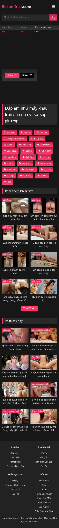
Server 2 (27, 75)
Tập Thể (15, 494)
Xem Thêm (29, 308)
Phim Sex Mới (44, 498)
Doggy (15, 481)
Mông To (44, 457)
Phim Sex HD (44, 502)
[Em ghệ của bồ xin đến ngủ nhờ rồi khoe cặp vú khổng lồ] (15, 389)
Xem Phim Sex (7, 29)
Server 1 (12, 75)
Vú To (44, 453)
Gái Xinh (15, 453)
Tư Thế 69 (15, 489)
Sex (44, 485)
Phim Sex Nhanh (44, 494)
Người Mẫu (15, 462)
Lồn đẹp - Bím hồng (15, 466)
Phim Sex (44, 481)
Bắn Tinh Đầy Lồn (43, 462)
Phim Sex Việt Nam (44, 511)
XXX (44, 489)
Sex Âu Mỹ (44, 507)
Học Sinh (15, 457)
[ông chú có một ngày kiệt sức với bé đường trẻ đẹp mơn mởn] (15, 362)
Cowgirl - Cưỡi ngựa (15, 485)
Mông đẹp (23, 29)
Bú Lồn (44, 466)
